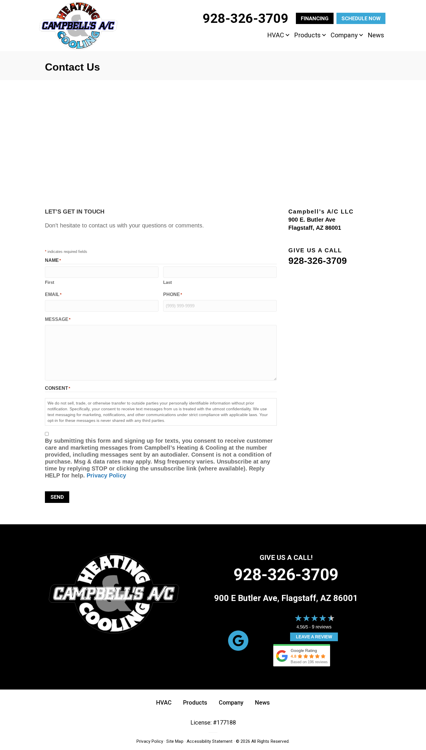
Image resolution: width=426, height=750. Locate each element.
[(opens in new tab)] (238, 640)
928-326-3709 (317, 260)
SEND (57, 497)
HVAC (275, 35)
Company (344, 35)
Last (167, 282)
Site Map (174, 741)
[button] (287, 35)
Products (307, 35)
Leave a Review (314, 636)
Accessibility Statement (209, 741)
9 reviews (322, 626)
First (49, 282)
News (376, 35)
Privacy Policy (106, 475)
